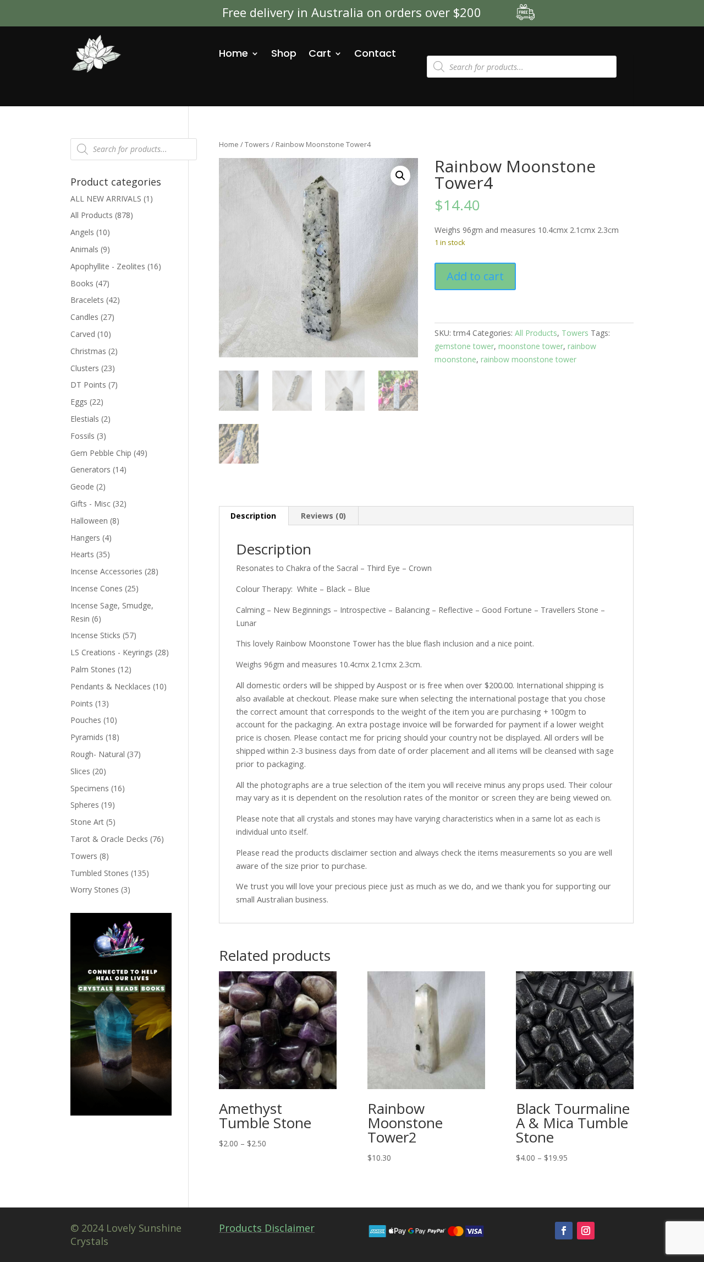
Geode (82, 486)
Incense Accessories (106, 571)
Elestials (84, 419)
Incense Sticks (95, 635)
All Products (536, 333)
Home (233, 53)
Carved (82, 334)
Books (82, 283)
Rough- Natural (97, 754)
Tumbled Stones (99, 873)
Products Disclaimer (267, 1227)
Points (81, 703)
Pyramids (86, 737)
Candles (84, 317)
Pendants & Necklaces (110, 686)
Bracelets (87, 300)
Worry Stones (94, 889)
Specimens (89, 788)
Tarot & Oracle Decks (109, 839)
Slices (80, 771)
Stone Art (87, 822)
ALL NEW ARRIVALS (105, 198)
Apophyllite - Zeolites (107, 266)
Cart (320, 53)
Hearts (82, 554)
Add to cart (475, 276)
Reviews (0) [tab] (323, 515)
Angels (82, 232)
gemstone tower (464, 346)
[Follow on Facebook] (564, 1230)
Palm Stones (93, 669)
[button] (400, 176)
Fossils (82, 436)
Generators (90, 469)
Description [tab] (253, 515)
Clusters (84, 368)
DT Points (88, 384)
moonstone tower (530, 346)
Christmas (88, 351)
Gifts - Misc (90, 503)
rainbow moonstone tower (528, 359)
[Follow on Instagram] (586, 1230)
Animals (84, 249)
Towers (257, 144)
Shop (283, 53)
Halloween (89, 520)
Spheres (84, 804)
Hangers (85, 537)
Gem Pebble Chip (100, 453)
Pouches (85, 720)
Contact (375, 53)
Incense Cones (96, 588)
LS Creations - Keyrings (111, 652)
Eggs (78, 401)
